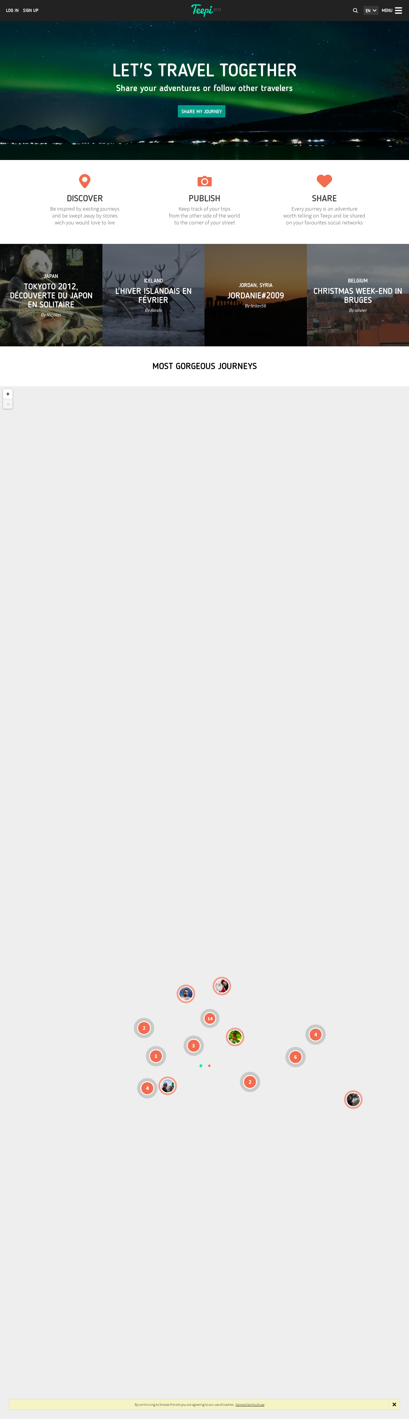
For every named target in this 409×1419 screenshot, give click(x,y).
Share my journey (201, 111)
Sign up (30, 10)
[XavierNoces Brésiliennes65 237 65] (167, 1085)
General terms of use (250, 1404)
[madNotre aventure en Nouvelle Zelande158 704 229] (353, 1099)
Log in (12, 10)
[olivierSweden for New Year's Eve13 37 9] (221, 986)
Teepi (204, 10)
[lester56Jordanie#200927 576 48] (235, 1036)
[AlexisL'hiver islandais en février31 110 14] (185, 993)
